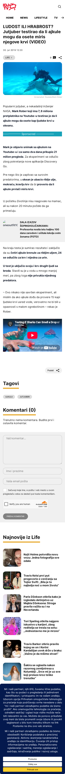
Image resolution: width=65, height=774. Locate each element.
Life (7, 57)
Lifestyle (40, 17)
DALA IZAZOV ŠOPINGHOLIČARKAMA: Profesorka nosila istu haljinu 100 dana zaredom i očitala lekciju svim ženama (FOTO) (40, 229)
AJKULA (9, 397)
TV (56, 17)
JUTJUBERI (25, 397)
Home (10, 17)
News (24, 17)
